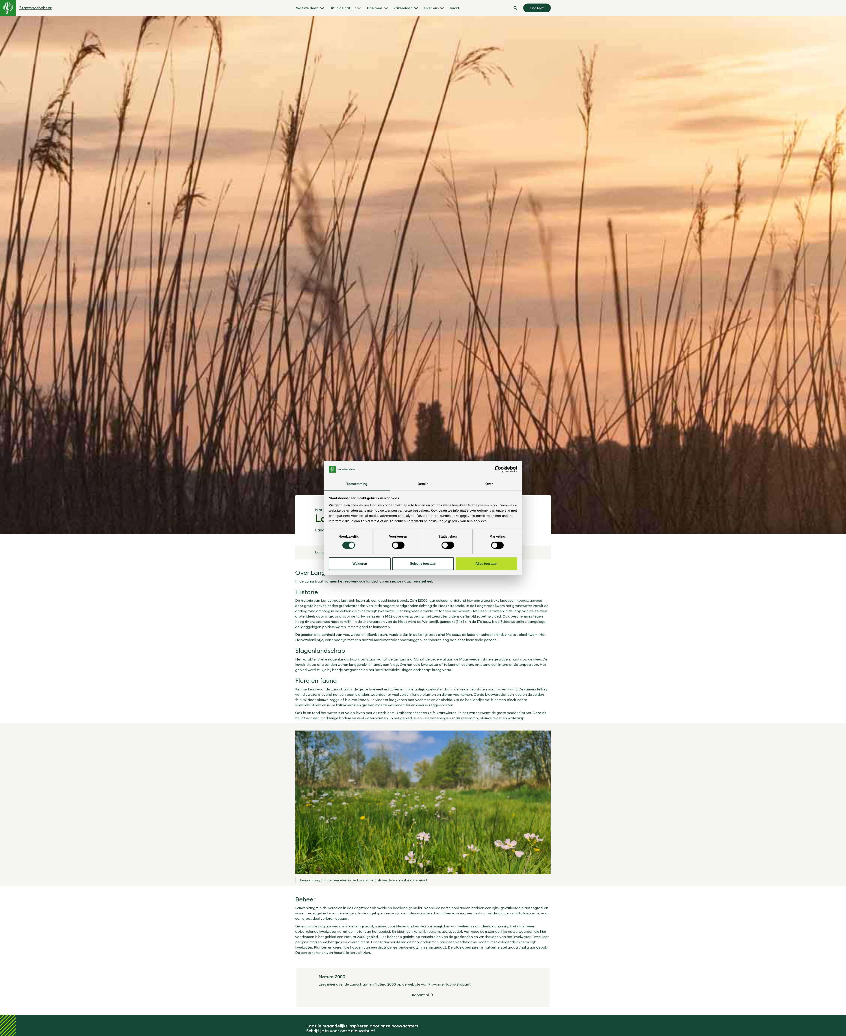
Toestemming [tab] (356, 484)
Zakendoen (402, 8)
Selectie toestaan (423, 563)
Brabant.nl (420, 995)
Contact (537, 8)
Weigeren (359, 563)
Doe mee (374, 8)
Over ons (431, 8)
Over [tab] (489, 484)
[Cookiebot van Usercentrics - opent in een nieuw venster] (498, 469)
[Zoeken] (515, 8)
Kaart (454, 8)
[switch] (398, 545)
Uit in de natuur (343, 8)
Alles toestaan (486, 563)
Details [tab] (423, 484)
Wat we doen (307, 8)
